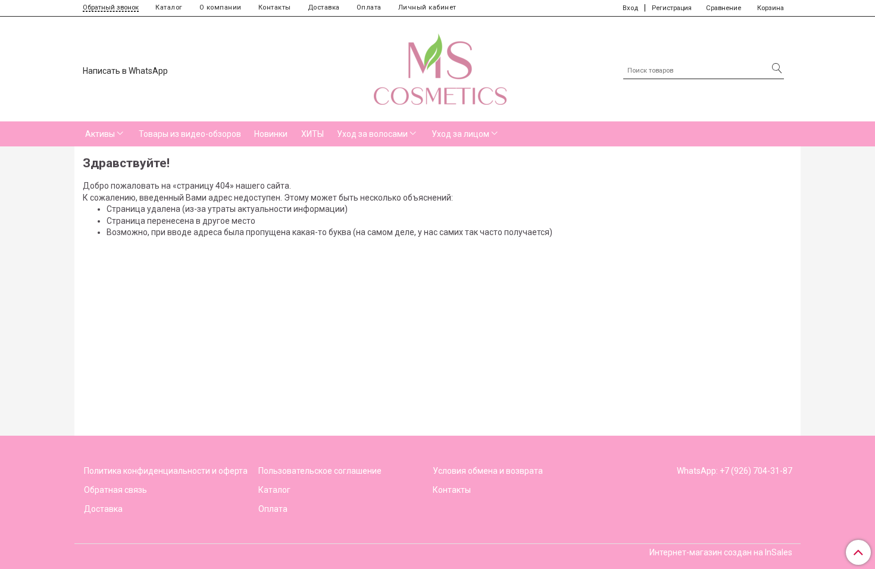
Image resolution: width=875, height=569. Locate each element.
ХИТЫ (312, 134)
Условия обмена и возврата (488, 471)
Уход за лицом (460, 134)
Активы (100, 134)
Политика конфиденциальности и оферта (166, 471)
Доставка (324, 7)
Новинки (271, 134)
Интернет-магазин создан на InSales (720, 552)
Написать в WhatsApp (125, 71)
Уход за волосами (372, 134)
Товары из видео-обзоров (190, 134)
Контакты (274, 7)
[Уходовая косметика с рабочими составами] (440, 66)
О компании (220, 7)
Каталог (169, 7)
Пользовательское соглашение (320, 471)
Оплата (369, 7)
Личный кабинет (427, 7)
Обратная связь (115, 490)
